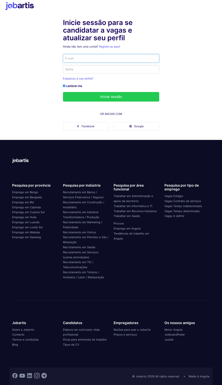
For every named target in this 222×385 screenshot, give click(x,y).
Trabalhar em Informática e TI (133, 206)
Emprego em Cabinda (26, 207)
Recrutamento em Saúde (79, 247)
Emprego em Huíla (24, 217)
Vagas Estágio (173, 196)
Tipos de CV (71, 344)
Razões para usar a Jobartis (132, 329)
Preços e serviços (125, 334)
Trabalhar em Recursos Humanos (135, 211)
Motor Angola (173, 329)
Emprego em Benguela (27, 197)
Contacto (18, 334)
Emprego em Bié (23, 202)
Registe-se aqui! (109, 46)
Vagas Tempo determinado (182, 211)
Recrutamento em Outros (79, 232)
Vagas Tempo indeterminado (183, 206)
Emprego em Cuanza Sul (28, 212)
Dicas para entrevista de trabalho (85, 339)
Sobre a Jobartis (23, 329)
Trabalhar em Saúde (127, 216)
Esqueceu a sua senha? (78, 78)
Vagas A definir (174, 216)
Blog (15, 344)
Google (139, 126)
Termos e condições (25, 339)
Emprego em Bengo (25, 192)
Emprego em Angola (127, 228)
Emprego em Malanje (26, 232)
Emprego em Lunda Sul (27, 227)
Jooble (168, 339)
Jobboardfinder (174, 334)
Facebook (88, 126)
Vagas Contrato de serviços (182, 201)
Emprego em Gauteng (26, 237)
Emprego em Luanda (25, 222)
